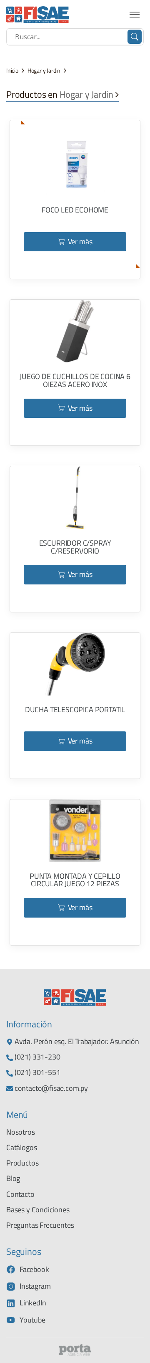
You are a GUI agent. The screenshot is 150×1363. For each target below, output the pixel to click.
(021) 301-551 (36, 1072)
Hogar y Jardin (44, 70)
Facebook (34, 1269)
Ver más (80, 241)
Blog (13, 1178)
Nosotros (20, 1132)
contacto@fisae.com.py (50, 1088)
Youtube (32, 1319)
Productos (22, 1162)
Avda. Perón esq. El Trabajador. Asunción (76, 1041)
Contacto (20, 1194)
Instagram (35, 1286)
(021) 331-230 (36, 1056)
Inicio (12, 70)
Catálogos (21, 1147)
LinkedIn (33, 1302)
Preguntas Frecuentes (40, 1225)
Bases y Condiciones (38, 1209)
